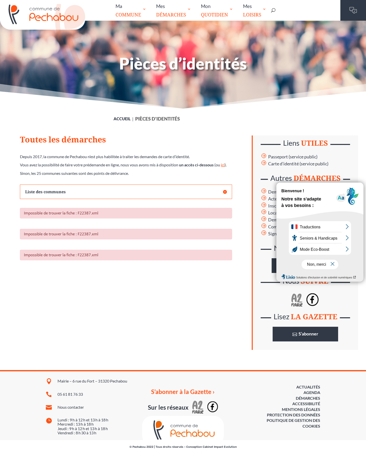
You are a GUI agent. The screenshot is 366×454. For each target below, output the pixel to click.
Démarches (308, 398)
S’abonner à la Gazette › (183, 392)
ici (223, 164)
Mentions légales (301, 409)
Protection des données (293, 414)
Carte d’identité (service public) (298, 163)
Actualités (308, 387)
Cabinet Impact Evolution (220, 447)
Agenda (312, 392)
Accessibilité (306, 403)
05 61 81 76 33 (70, 394)
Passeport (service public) (292, 156)
